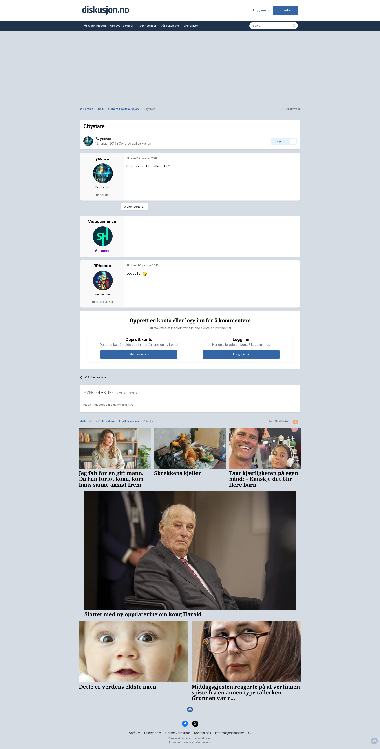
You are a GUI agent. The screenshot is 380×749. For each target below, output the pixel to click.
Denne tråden (277, 25)
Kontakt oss (202, 733)
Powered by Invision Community (190, 742)
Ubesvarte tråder (121, 25)
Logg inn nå (241, 354)
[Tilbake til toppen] (190, 710)
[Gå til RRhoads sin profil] (103, 280)
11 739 (100, 302)
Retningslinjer (147, 25)
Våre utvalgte (170, 25)
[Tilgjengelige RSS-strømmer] (295, 422)
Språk (133, 733)
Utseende (151, 733)
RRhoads (102, 265)
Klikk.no (206, 738)
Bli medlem (285, 10)
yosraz (105, 139)
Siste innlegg (96, 25)
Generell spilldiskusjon (135, 143)
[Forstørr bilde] (144, 273)
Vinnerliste (190, 25)
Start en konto (139, 354)
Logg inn (260, 10)
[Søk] (294, 25)
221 (102, 194)
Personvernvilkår (177, 733)
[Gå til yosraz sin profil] (88, 141)
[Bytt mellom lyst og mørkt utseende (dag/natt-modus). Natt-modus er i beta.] (249, 733)
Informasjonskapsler (229, 733)
